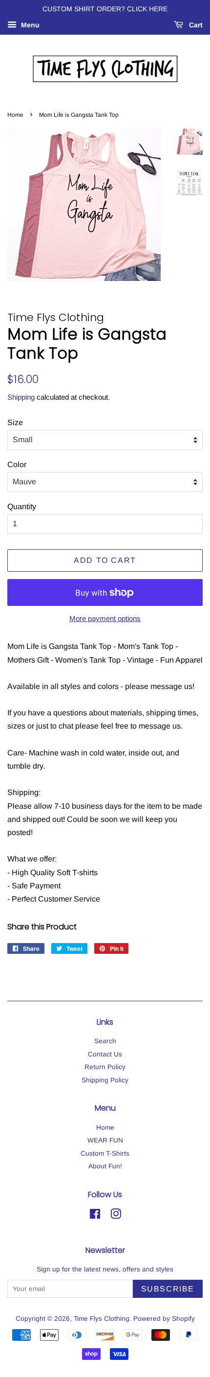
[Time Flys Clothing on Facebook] (95, 1216)
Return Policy (105, 1067)
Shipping (21, 397)
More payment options (105, 618)
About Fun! (105, 1166)
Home (15, 114)
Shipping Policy (105, 1080)
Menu (29, 25)
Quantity (21, 506)
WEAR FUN (105, 1140)
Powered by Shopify (164, 1318)
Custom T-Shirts (105, 1153)
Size (15, 422)
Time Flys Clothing (101, 1318)
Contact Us (105, 1054)
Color (16, 464)
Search (105, 1041)
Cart (195, 25)
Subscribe (167, 1289)
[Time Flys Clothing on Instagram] (115, 1216)
